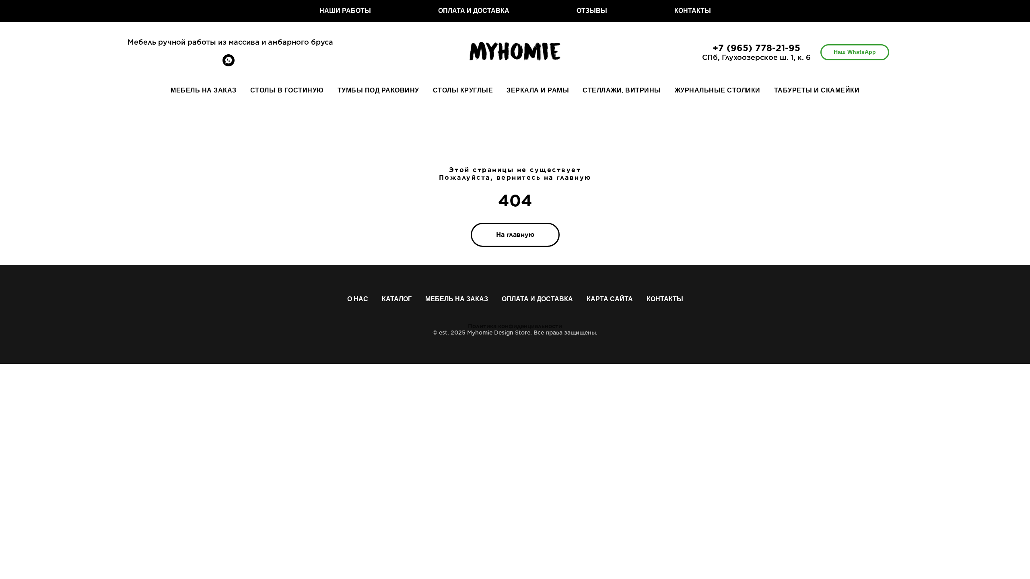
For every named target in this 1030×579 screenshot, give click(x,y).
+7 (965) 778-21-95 (756, 48)
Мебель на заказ (456, 299)
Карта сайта (610, 299)
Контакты (665, 299)
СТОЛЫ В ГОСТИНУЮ (287, 90)
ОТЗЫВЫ (592, 10)
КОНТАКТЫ (692, 10)
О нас (357, 299)
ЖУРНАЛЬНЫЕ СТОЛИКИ (717, 90)
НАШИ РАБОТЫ (345, 10)
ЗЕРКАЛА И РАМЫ (538, 90)
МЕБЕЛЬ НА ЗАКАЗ (204, 90)
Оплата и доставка (537, 299)
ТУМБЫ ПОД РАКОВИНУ (378, 90)
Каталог (397, 299)
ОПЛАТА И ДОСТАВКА (473, 10)
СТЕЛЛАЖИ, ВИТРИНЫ (622, 90)
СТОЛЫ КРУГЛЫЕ (463, 90)
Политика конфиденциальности (515, 326)
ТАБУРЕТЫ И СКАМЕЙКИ (817, 90)
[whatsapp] (228, 64)
